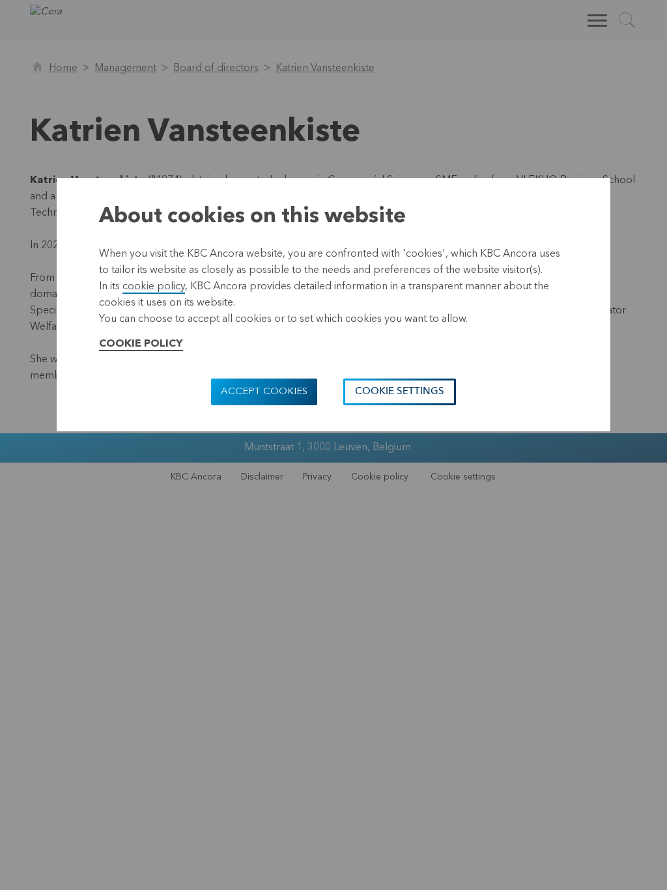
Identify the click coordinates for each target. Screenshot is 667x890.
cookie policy (153, 286)
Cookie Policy (141, 344)
